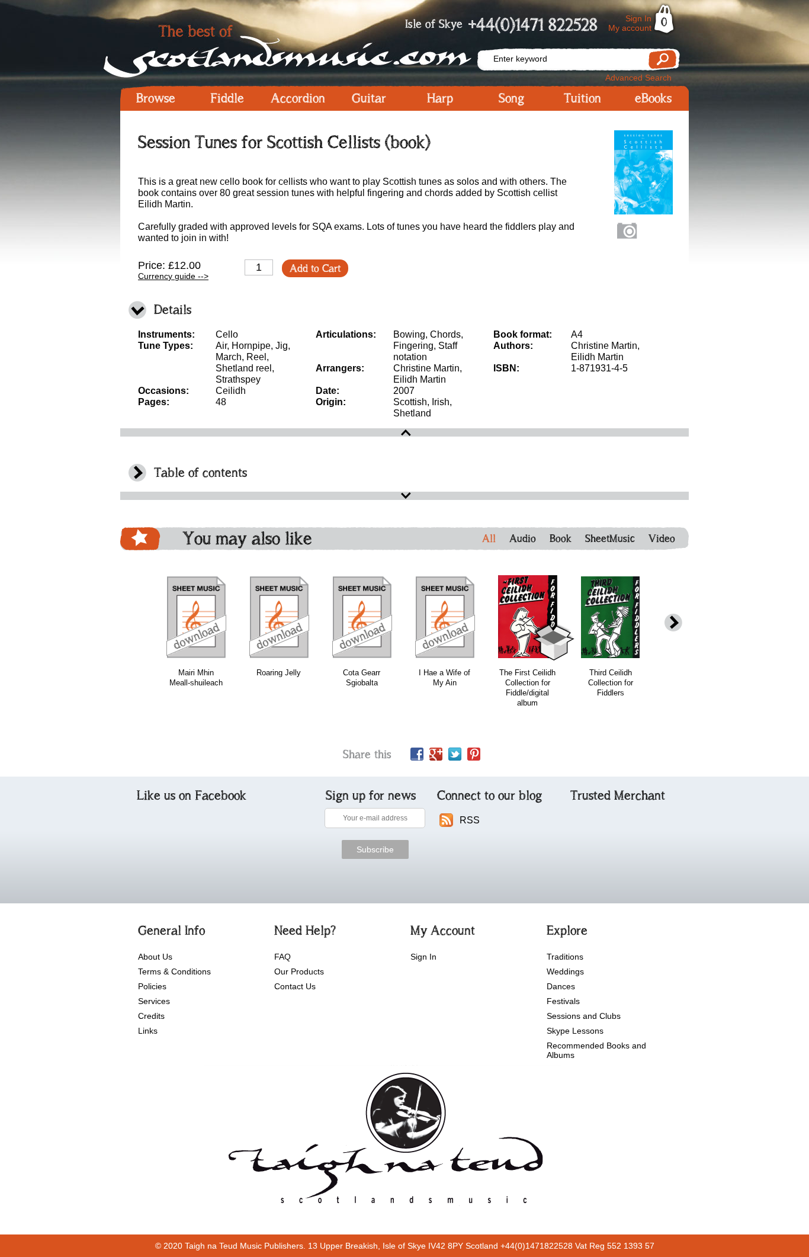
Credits (151, 1016)
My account (629, 28)
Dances (561, 986)
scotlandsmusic (382, 1142)
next (673, 623)
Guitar (369, 98)
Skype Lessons (575, 1030)
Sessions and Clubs (584, 1016)
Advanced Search (638, 77)
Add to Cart (315, 268)
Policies (152, 986)
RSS (470, 820)
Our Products (299, 971)
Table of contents (200, 472)
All (489, 538)
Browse (155, 98)
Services (154, 1001)
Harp (440, 98)
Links (148, 1030)
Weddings (565, 971)
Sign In (638, 18)
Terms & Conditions (174, 971)
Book (561, 538)
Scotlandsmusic (298, 47)
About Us (155, 956)
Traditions (565, 956)
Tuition (582, 98)
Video (662, 538)
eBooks (653, 98)
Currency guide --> (173, 276)
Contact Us (295, 986)
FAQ (282, 956)
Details (172, 310)
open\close (404, 432)
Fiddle (227, 98)
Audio (522, 538)
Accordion (298, 98)
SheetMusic (610, 538)
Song (511, 98)
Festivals (563, 1001)
